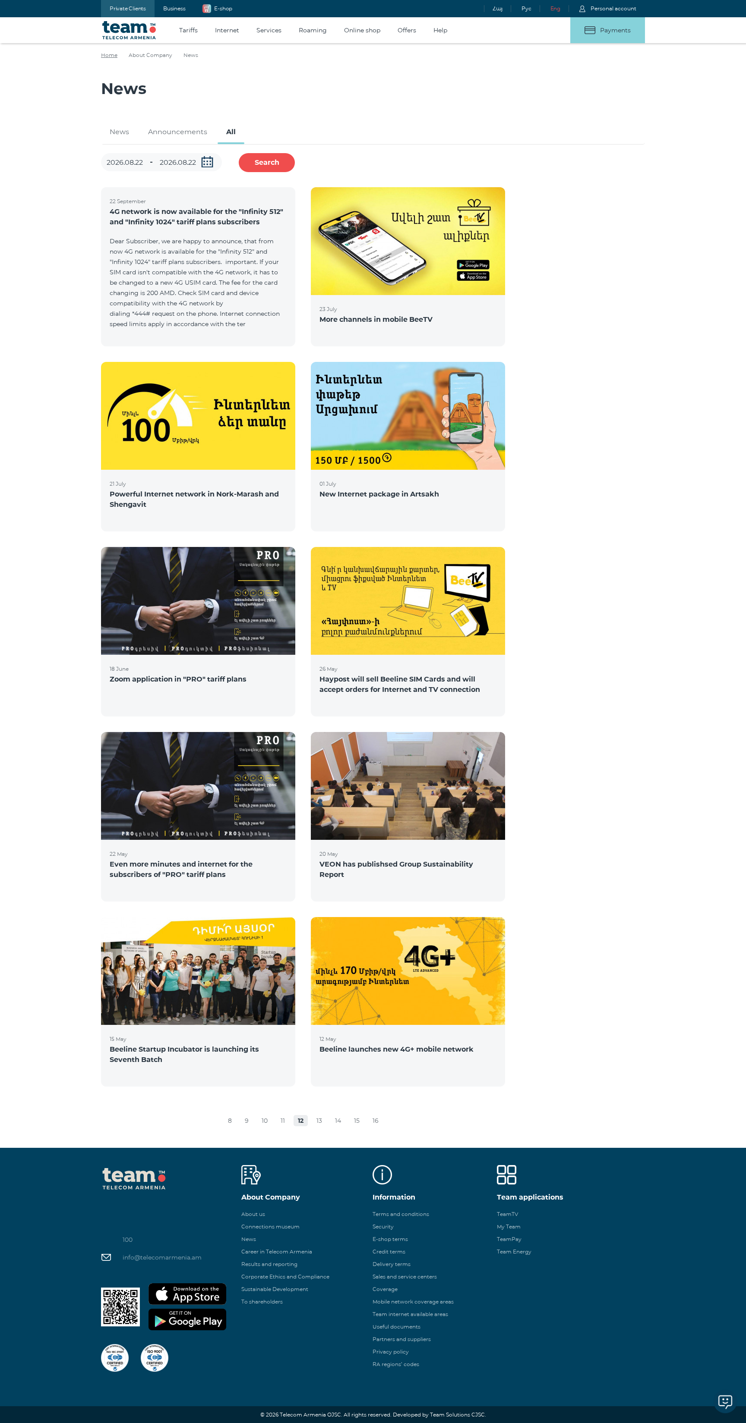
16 (376, 1121)
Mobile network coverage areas (413, 1301)
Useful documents (396, 1326)
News (119, 132)
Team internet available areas (410, 1314)
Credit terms (389, 1251)
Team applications (530, 1197)
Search (267, 162)
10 (265, 1121)
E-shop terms (390, 1239)
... (207, 161)
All (231, 132)
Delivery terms (392, 1264)
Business (174, 8)
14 (338, 1121)
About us (253, 1214)
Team (129, 30)
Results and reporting (269, 1264)
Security (383, 1226)
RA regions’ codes (396, 1364)
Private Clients (128, 8)
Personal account (613, 8)
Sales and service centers (405, 1276)
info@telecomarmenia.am (162, 1257)
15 (357, 1121)
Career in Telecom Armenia (276, 1251)
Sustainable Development (274, 1289)
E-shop (223, 8)
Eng (555, 8)
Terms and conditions (401, 1214)
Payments (615, 30)
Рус (526, 8)
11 (283, 1121)
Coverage (385, 1289)
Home (109, 55)
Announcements (177, 132)
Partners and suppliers (402, 1339)
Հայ (498, 8)
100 (128, 1240)
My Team (509, 1226)
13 (319, 1121)
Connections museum (270, 1226)
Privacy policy (391, 1351)
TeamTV (507, 1214)
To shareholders (262, 1301)
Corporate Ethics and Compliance (285, 1276)
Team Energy (514, 1251)
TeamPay (509, 1239)
